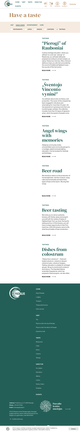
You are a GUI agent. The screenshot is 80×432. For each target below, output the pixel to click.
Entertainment (32, 25)
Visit (12, 25)
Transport (38, 301)
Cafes (30, 29)
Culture (38, 380)
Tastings (62, 29)
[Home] (17, 299)
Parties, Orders (40, 384)
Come (42, 25)
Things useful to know (42, 305)
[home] (8, 4)
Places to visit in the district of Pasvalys (46, 327)
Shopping (38, 388)
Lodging (38, 297)
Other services (40, 309)
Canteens (50, 29)
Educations (39, 372)
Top (37, 319)
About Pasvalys (40, 293)
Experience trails (40, 331)
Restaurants (17, 29)
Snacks (39, 29)
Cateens (38, 354)
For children (39, 368)
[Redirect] (56, 406)
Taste (38, 338)
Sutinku (73, 429)
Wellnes (38, 376)
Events (39, 394)
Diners (38, 350)
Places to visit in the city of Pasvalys (45, 323)
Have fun (39, 364)
